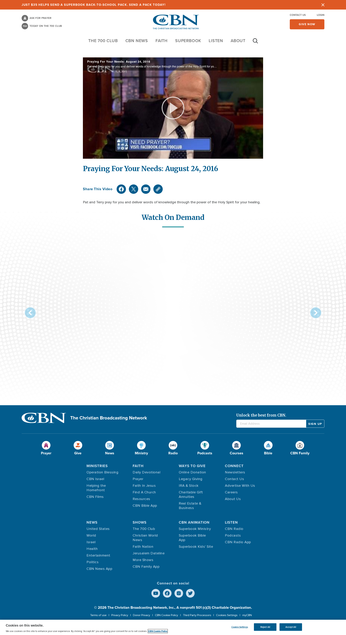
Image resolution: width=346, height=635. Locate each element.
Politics (92, 562)
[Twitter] (133, 189)
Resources (141, 499)
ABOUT (238, 41)
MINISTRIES (97, 466)
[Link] (158, 189)
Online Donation (192, 472)
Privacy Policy (119, 615)
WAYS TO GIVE (192, 466)
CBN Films (95, 497)
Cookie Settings (239, 627)
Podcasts (233, 535)
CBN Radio (234, 529)
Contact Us (298, 15)
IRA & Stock (189, 485)
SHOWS (140, 522)
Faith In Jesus (144, 485)
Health (92, 549)
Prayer (138, 479)
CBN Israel (95, 479)
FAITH (162, 41)
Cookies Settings (227, 615)
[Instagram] (178, 593)
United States (98, 529)
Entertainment (98, 555)
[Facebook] (121, 189)
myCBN (247, 615)
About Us (233, 499)
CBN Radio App (238, 542)
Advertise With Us (240, 485)
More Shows (143, 560)
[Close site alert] (323, 5)
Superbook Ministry (195, 529)
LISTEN (216, 41)
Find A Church (144, 492)
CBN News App (99, 569)
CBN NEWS (136, 41)
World (91, 535)
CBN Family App (146, 566)
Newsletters (235, 472)
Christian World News (145, 537)
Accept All (290, 627)
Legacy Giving (191, 479)
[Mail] (145, 189)
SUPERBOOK (188, 41)
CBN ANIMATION (194, 522)
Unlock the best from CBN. (261, 415)
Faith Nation (143, 546)
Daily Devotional (146, 472)
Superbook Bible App (192, 537)
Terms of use (98, 615)
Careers (231, 492)
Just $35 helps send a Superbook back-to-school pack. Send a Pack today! (94, 5)
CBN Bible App (145, 505)
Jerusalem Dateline (149, 553)
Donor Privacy (141, 615)
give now (307, 24)
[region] (173, 627)
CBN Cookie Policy (166, 615)
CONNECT (234, 466)
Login (320, 15)
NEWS (91, 522)
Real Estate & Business (190, 505)
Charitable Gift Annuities (191, 494)
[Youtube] (155, 593)
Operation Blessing (102, 472)
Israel (91, 542)
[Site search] (255, 42)
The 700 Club (103, 41)
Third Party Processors (197, 615)
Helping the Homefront (96, 487)
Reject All (265, 627)
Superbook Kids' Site (196, 546)
